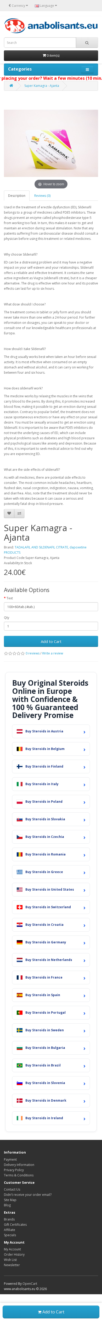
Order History (14, 1254)
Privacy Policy (14, 1170)
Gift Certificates (15, 1224)
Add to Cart (51, 641)
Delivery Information (19, 1165)
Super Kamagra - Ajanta (41, 85)
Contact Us (12, 1189)
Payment (10, 1159)
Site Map (10, 1200)
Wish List (10, 1259)
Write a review (52, 653)
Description (16, 195)
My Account (12, 1249)
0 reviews (32, 653)
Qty (6, 617)
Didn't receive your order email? (28, 1194)
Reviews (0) (42, 195)
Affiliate (9, 1230)
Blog (7, 1205)
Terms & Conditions (18, 1175)
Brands (9, 1219)
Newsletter (12, 1265)
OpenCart (29, 1283)
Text (10, 598)
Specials (10, 1235)
